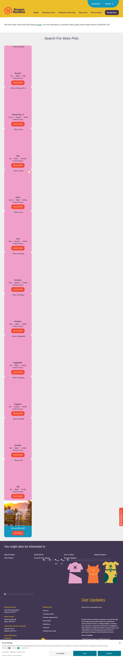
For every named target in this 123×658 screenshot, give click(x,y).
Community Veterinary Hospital (15, 626)
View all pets (18, 533)
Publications (46, 624)
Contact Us (96, 4)
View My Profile (18, 82)
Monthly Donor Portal (49, 631)
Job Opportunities (48, 614)
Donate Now (112, 13)
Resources (83, 12)
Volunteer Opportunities (50, 617)
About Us (46, 610)
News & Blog (47, 621)
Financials (46, 627)
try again (38, 25)
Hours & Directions (10, 635)
